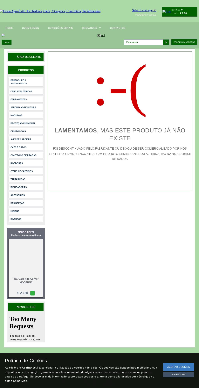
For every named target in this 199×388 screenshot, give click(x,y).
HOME (9, 28)
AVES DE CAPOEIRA (20, 136)
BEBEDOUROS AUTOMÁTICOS (18, 78)
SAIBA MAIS (179, 374)
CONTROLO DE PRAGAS (23, 152)
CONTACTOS (117, 28)
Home (7, 38)
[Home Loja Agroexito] (50, 11)
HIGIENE (14, 207)
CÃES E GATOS (18, 144)
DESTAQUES (89, 28)
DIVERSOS (15, 215)
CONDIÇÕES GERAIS (60, 28)
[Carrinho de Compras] (166, 11)
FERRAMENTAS (18, 96)
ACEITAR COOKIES (178, 367)
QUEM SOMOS (30, 28)
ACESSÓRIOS (17, 191)
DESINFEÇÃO (17, 199)
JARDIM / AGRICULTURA (23, 104)
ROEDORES (16, 160)
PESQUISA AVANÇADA (184, 39)
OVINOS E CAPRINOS (21, 168)
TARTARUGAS (17, 176)
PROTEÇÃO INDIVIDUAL (23, 120)
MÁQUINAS (16, 112)
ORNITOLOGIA (18, 128)
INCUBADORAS (18, 184)
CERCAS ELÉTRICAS (21, 88)
